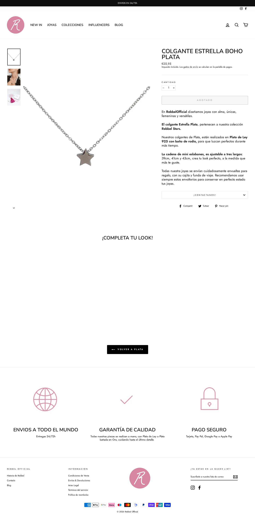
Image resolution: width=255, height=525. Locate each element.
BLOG (119, 25)
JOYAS (51, 25)
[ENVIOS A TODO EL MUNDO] (46, 402)
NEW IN (36, 25)
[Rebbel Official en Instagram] (193, 488)
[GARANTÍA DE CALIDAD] (128, 402)
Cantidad (169, 82)
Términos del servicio (78, 490)
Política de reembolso (78, 494)
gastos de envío (190, 67)
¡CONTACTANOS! (205, 195)
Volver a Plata (130, 349)
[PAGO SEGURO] (209, 402)
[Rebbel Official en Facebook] (199, 488)
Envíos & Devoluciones (79, 480)
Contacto (11, 480)
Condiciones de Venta (78, 475)
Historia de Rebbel (15, 475)
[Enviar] (235, 477)
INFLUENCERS (98, 25)
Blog (9, 485)
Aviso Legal (73, 485)
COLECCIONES (72, 25)
